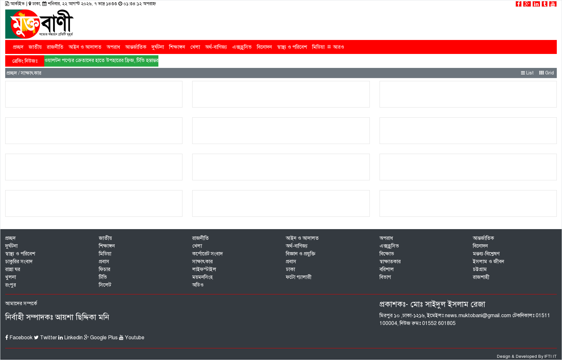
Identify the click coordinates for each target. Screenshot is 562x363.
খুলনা (10, 277)
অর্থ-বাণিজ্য (216, 47)
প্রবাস (104, 261)
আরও (335, 47)
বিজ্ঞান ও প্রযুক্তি (300, 254)
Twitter (48, 337)
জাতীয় (35, 47)
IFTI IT (550, 356)
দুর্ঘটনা (158, 47)
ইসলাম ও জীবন (488, 261)
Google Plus (103, 337)
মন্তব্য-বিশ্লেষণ (486, 254)
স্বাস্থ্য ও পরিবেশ (292, 47)
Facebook (20, 337)
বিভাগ (385, 277)
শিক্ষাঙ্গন (177, 47)
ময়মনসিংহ (202, 277)
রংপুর (10, 285)
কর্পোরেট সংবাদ (207, 254)
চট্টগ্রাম (480, 269)
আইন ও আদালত (85, 47)
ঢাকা (290, 269)
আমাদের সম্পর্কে (21, 303)
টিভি (103, 277)
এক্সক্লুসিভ (242, 47)
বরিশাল (387, 269)
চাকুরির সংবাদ (19, 261)
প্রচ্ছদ (18, 47)
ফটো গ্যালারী (299, 277)
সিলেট (105, 285)
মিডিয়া (318, 47)
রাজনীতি (55, 47)
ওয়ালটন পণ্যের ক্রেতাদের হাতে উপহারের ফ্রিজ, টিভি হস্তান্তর (101, 60)
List (529, 73)
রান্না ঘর (12, 269)
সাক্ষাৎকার (202, 261)
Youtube (134, 337)
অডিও (198, 285)
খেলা (195, 47)
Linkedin (73, 337)
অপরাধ (113, 47)
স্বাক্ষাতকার (390, 261)
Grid (549, 73)
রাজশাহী (481, 277)
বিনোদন (264, 47)
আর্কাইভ (17, 3)
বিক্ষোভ (387, 254)
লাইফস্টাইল (204, 269)
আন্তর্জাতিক (135, 47)
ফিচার (104, 269)
